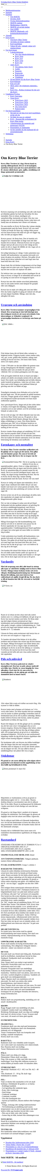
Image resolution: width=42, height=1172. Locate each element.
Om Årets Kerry (21, 107)
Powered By (12, 1170)
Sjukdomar (7, 755)
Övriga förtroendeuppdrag (20, 21)
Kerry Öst (18, 63)
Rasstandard (8, 839)
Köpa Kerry (10, 38)
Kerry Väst (19, 61)
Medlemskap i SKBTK (18, 25)
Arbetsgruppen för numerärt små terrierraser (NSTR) (22, 124)
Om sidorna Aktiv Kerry (24, 67)
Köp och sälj (15, 84)
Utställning (19, 77)
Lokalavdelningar (16, 52)
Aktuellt (9, 35)
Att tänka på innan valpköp (20, 42)
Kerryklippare (15, 82)
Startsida (9, 12)
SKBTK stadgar (16, 23)
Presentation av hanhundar (20, 128)
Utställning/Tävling (13, 94)
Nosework (19, 73)
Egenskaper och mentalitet (17, 444)
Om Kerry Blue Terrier (18, 40)
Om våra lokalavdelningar (24, 54)
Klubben (9, 15)
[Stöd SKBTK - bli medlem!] (12, 1162)
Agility (17, 69)
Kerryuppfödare (16, 44)
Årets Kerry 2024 (21, 102)
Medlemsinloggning (13, 10)
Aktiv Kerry (14, 65)
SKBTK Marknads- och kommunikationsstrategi (19, 32)
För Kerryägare (11, 50)
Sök (2, 4)
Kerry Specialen (16, 96)
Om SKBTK (15, 17)
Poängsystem (20, 109)
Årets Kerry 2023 (21, 105)
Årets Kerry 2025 (21, 100)
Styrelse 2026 (15, 19)
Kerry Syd (19, 59)
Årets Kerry (14, 98)
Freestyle (18, 71)
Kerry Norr (19, 56)
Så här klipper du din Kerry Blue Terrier (25, 79)
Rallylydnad (19, 75)
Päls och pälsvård (11, 658)
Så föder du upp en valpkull (20, 117)
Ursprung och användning (16, 304)
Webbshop (9, 134)
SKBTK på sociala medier (20, 27)
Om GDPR (14, 29)
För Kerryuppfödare (13, 111)
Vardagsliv (7, 561)
